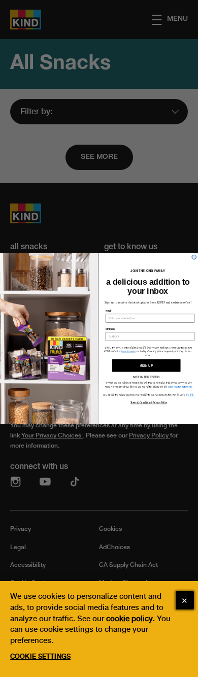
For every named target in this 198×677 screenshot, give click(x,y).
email (109, 311)
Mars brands (128, 351)
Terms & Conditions (140, 402)
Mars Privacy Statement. (180, 387)
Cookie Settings (40, 656)
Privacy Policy (159, 402)
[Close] (185, 600)
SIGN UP (146, 365)
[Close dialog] (194, 257)
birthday (110, 328)
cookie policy (129, 618)
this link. (190, 394)
